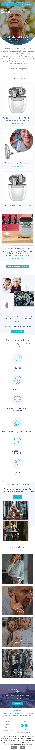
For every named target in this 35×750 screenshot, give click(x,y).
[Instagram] (26, 725)
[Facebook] (22, 725)
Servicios (7, 733)
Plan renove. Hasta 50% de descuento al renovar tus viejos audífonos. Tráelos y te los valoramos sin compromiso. (17, 251)
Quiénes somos (7, 727)
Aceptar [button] (22, 747)
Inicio (7, 724)
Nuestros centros (7, 730)
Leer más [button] (14, 747)
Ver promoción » (17, 123)
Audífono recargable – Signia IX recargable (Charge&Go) (17, 119)
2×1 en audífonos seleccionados (17, 206)
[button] (32, 11)
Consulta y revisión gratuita (17, 163)
